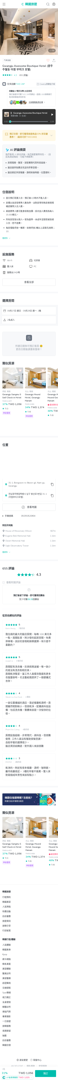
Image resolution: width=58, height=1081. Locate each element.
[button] (29, 135)
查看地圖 (32, 507)
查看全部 (29, 282)
